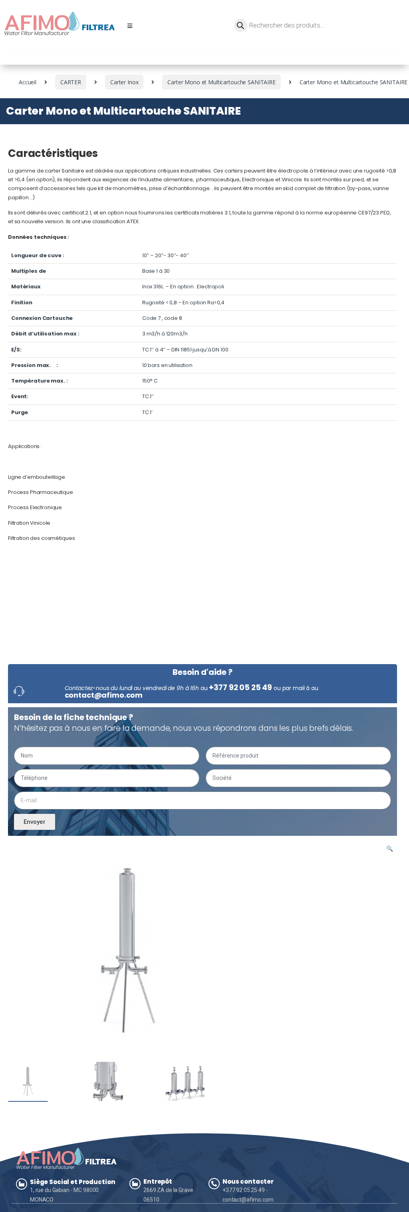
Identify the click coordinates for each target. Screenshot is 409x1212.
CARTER (70, 82)
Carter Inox (124, 82)
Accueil (27, 82)
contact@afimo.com (104, 695)
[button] (130, 26)
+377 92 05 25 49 (240, 687)
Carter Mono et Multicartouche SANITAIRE (221, 82)
